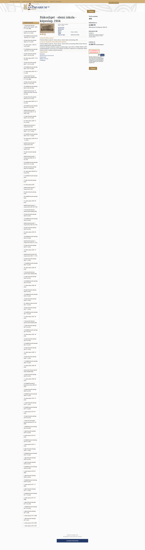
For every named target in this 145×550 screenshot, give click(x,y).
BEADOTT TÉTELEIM (55, 1)
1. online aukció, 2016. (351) (30, 525)
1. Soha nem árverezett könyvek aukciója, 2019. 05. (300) (30, 422)
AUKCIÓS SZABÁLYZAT (72, 535)
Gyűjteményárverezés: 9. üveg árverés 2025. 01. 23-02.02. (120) (30, 112)
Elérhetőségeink (72, 541)
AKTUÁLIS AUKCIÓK (15, 1)
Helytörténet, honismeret (47, 55)
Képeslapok (43, 57)
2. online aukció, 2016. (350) (30, 523)
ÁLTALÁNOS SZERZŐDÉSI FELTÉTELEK (72, 536)
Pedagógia (42, 60)
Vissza (91, 11)
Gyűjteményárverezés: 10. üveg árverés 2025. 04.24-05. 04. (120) (30, 92)
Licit (102, 55)
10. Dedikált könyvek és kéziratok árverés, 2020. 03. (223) (30, 385)
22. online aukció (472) (29, 184)
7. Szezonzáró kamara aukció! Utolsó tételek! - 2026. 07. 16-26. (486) (30, 27)
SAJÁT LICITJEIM (27, 1)
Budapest (42, 54)
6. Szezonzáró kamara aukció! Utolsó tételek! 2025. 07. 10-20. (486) (30, 77)
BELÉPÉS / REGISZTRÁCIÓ (113, 2)
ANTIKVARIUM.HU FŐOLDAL (40, 1)
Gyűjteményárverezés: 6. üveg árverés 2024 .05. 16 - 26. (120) (30, 158)
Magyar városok (44, 58)
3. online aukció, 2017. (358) (30, 515)
